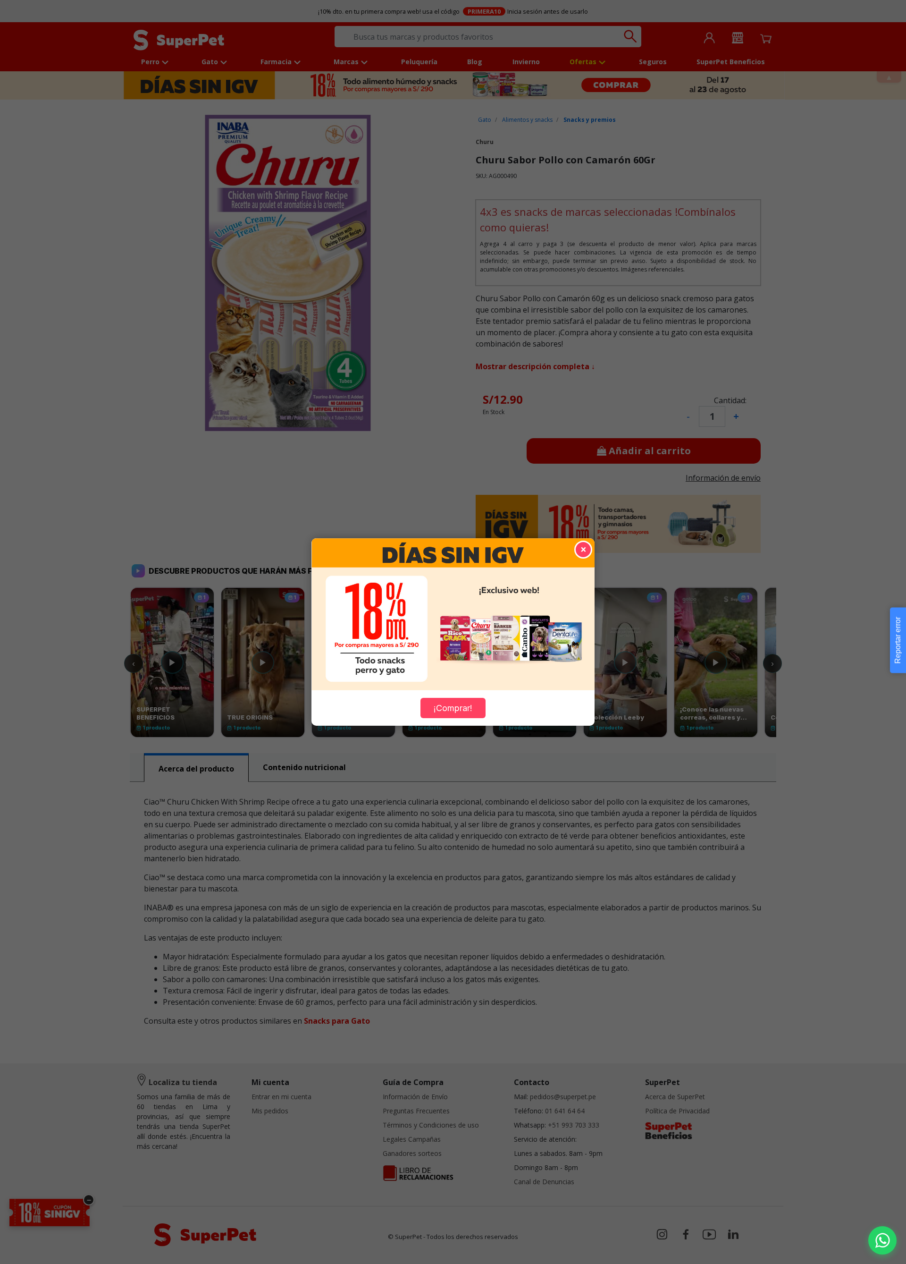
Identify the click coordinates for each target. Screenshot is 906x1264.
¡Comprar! (453, 708)
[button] (882, 1240)
